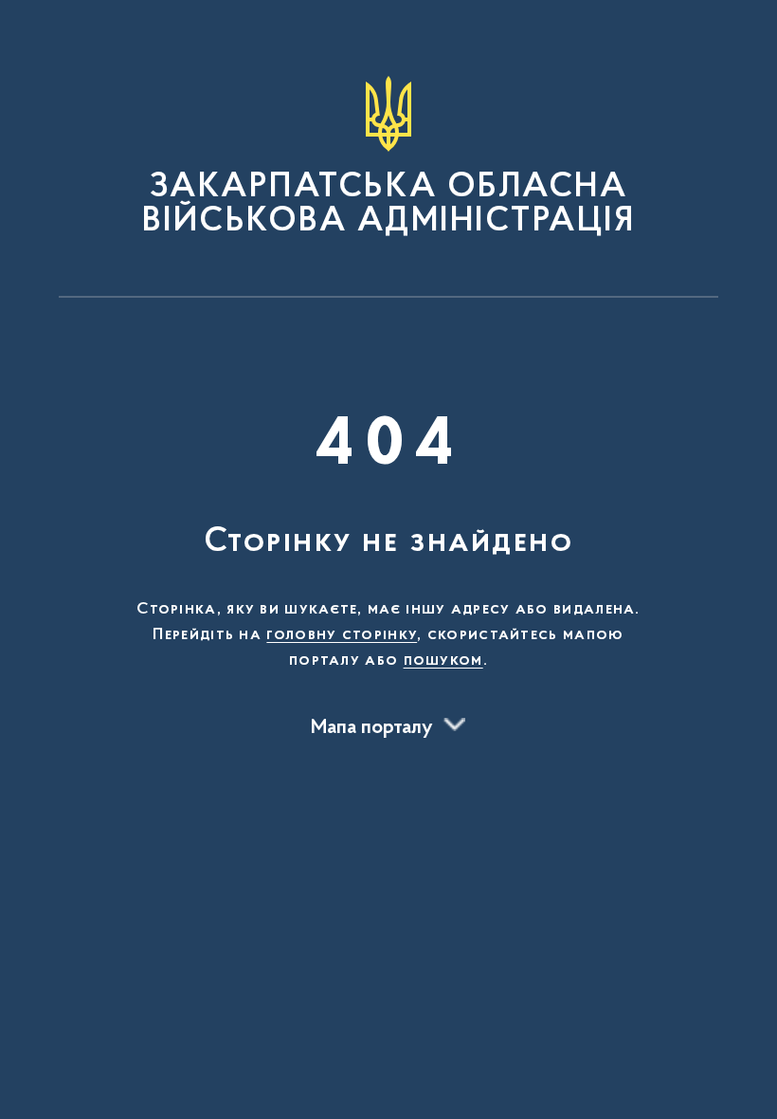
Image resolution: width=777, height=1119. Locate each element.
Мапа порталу (372, 728)
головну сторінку (341, 635)
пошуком (443, 661)
